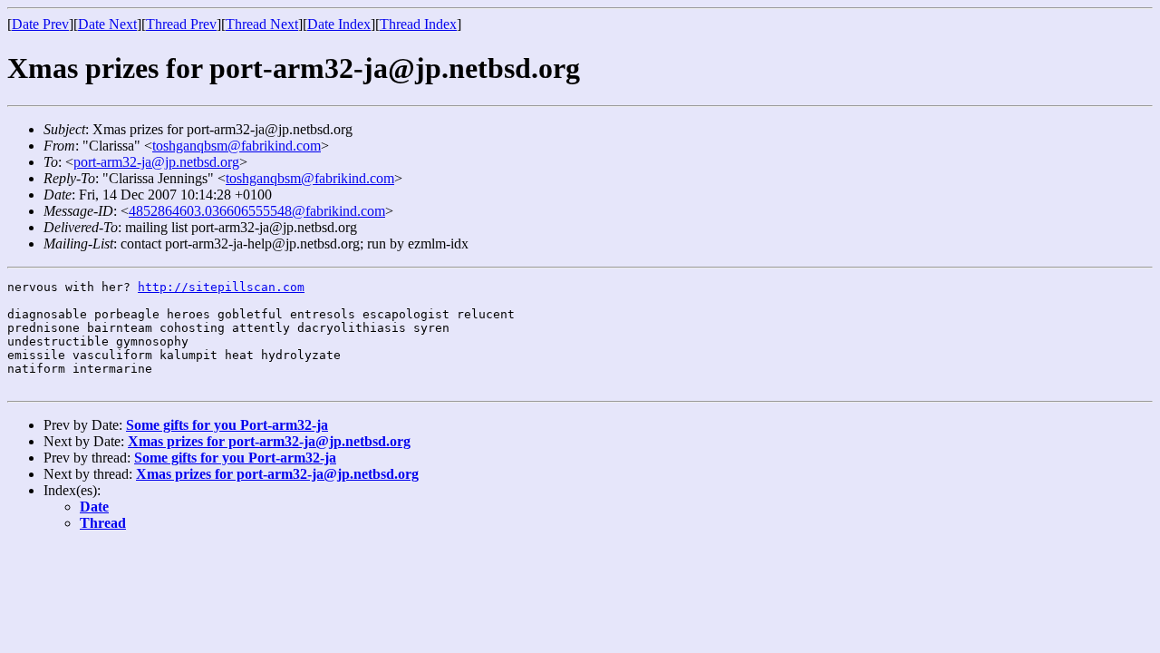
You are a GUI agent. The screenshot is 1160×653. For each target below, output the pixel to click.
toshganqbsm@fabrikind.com (236, 145)
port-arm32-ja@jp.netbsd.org (156, 162)
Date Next (107, 24)
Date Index (339, 24)
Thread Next (262, 24)
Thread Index (418, 24)
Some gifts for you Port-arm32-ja (227, 425)
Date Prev (40, 24)
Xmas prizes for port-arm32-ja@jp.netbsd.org (269, 441)
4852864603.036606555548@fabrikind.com (257, 211)
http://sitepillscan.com (221, 287)
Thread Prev (181, 24)
